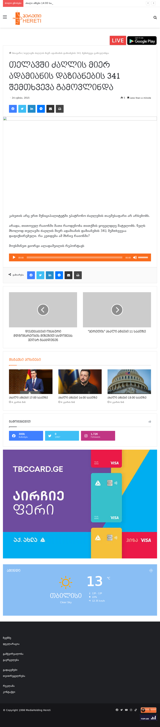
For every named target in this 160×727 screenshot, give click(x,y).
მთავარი (16, 53)
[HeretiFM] (31, 17)
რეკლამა (9, 686)
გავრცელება (11, 660)
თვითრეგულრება (14, 676)
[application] (80, 257)
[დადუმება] (135, 257)
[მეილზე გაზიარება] (50, 109)
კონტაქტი (9, 692)
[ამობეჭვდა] (60, 109)
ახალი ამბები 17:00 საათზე (28, 397)
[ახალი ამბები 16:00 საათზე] (80, 381)
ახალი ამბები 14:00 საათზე (41, 3)
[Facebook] (13, 109)
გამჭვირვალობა (13, 654)
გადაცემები (10, 670)
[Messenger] (41, 109)
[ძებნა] (155, 18)
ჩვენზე (7, 638)
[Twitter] (22, 109)
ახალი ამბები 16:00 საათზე (77, 397)
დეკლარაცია (11, 644)
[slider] (143, 257)
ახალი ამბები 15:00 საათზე (127, 397)
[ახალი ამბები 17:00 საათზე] (30, 381)
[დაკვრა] (14, 257)
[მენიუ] (5, 18)
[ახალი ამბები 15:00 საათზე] (129, 381)
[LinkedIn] (32, 109)
